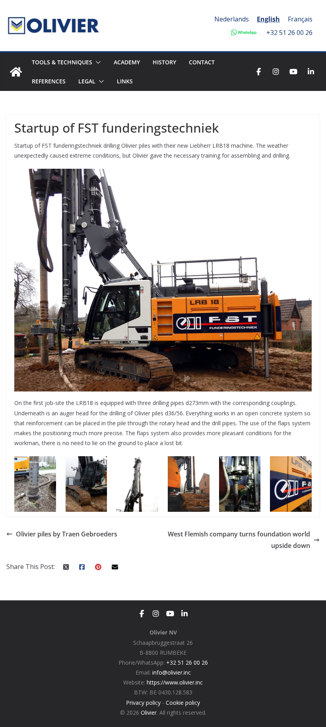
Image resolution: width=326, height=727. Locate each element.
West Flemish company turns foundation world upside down (239, 540)
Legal (86, 81)
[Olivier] (15, 71)
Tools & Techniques (62, 62)
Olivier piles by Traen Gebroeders (66, 534)
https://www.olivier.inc (175, 682)
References (49, 81)
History (164, 62)
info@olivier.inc (171, 672)
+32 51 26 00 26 (289, 32)
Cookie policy (183, 702)
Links (125, 81)
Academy (127, 62)
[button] (96, 62)
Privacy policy (143, 702)
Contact (202, 62)
